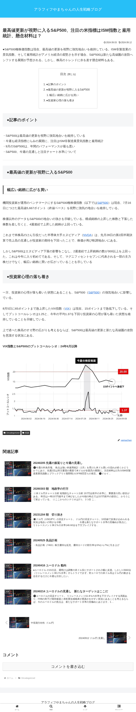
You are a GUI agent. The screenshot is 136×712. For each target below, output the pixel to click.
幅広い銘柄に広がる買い (64, 95)
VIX (67, 308)
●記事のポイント (56, 84)
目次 (63, 74)
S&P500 (102, 202)
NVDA (87, 235)
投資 (27, 433)
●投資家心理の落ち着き (60, 100)
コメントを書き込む (68, 667)
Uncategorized (13, 433)
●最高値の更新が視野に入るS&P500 (68, 89)
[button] (126, 538)
